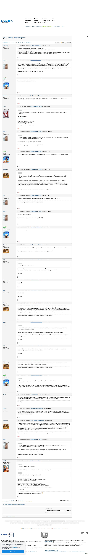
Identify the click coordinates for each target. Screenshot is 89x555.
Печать (58, 42)
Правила (54, 528)
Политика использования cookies (51, 550)
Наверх (86, 552)
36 (13, 42)
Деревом (69, 42)
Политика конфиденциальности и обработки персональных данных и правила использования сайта (64, 551)
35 (11, 42)
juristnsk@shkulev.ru (33, 551)
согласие (14, 547)
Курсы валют (37, 22)
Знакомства (28, 20)
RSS (63, 42)
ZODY (53, 20)
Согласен (13, 551)
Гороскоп (44, 18)
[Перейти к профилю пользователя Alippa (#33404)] (6, 88)
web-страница (20, 117)
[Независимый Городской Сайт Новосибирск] (7, 21)
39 (20, 42)
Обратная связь (65, 528)
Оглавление (27, 26)
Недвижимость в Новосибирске (19, 37)
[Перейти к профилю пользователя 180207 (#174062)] (6, 471)
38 (18, 42)
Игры (53, 18)
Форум (26, 22)
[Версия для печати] (17, 57)
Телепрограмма (46, 20)
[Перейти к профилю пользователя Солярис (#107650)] (6, 177)
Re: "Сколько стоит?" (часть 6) (36, 45)
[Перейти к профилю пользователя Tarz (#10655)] (6, 117)
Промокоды (45, 22)
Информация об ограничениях (50, 547)
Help (59, 528)
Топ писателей (42, 528)
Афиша (36, 20)
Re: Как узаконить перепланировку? (38, 420)
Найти (33, 26)
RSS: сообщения (33, 528)
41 (24, 42)
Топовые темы (57, 26)
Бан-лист (49, 528)
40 (22, 42)
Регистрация (39, 26)
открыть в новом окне (50, 512)
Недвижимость (29, 18)
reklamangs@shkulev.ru (49, 541)
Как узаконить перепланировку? (37, 408)
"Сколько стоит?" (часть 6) (36, 60)
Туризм (36, 18)
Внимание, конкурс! (47, 26)
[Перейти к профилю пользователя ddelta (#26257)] (5, 69)
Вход (63, 26)
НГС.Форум (5, 37)
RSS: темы (24, 528)
